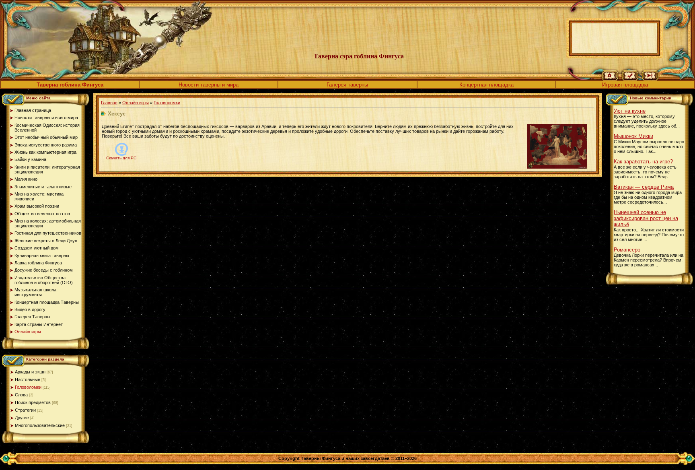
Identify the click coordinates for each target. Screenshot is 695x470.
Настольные (27, 379)
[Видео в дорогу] (650, 78)
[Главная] (610, 78)
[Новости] (630, 78)
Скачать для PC (121, 158)
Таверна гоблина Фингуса (70, 85)
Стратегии (25, 410)
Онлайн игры (135, 102)
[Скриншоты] (557, 146)
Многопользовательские (40, 425)
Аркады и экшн (30, 371)
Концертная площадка (486, 85)
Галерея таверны (347, 85)
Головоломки (28, 387)
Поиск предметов (33, 402)
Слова (21, 394)
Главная (109, 102)
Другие (22, 417)
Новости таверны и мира (209, 85)
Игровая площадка (625, 85)
